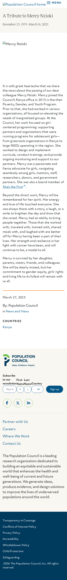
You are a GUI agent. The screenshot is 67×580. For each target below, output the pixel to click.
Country (36, 383)
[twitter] (18, 403)
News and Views (17, 311)
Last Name (27, 382)
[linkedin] (28, 403)
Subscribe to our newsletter (9, 379)
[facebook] (7, 403)
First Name (20, 382)
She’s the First (14, 187)
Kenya (7, 327)
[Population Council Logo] (19, 355)
